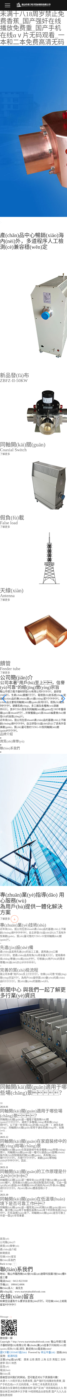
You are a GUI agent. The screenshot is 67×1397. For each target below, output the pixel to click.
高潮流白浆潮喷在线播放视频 (16, 1388)
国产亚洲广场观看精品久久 (48, 1388)
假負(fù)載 (13, 1348)
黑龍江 (56, 1359)
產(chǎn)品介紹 (8, 1249)
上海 (43, 1359)
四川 (8, 1363)
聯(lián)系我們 (8, 1260)
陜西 (13, 1363)
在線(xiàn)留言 (8, 1256)
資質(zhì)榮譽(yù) (9, 1246)
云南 (31, 1359)
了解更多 (5, 918)
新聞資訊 (5, 1253)
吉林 (63, 1359)
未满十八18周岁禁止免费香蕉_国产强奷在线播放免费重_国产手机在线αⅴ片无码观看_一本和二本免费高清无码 (32, 28)
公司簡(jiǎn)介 (8, 1242)
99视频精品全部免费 (39, 1391)
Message (4, 1316)
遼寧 (2, 1363)
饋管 (21, 1348)
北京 (49, 1359)
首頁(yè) (4, 1238)
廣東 (26, 1359)
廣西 (37, 1359)
